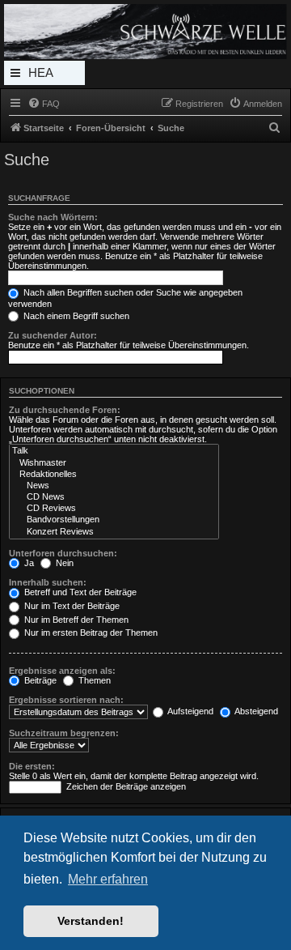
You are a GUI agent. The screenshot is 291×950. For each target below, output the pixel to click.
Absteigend (255, 711)
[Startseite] (145, 31)
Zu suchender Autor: (52, 335)
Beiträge (39, 680)
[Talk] (114, 451)
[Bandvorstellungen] (114, 520)
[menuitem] (43, 103)
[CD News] (114, 497)
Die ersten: (32, 766)
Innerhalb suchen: (47, 582)
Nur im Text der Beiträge (71, 606)
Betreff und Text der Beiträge (79, 592)
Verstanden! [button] (90, 920)
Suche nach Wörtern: (53, 217)
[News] (114, 486)
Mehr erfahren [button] (108, 879)
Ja (28, 563)
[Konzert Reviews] (114, 532)
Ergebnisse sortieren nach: (66, 700)
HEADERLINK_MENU (44, 75)
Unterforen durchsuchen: (63, 553)
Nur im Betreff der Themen (75, 619)
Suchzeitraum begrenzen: (64, 733)
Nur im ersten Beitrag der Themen (90, 632)
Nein (63, 563)
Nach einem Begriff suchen (75, 316)
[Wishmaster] (114, 463)
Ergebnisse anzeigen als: (62, 670)
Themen (93, 680)
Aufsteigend (189, 711)
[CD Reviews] (114, 508)
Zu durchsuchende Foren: (64, 410)
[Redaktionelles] (114, 474)
